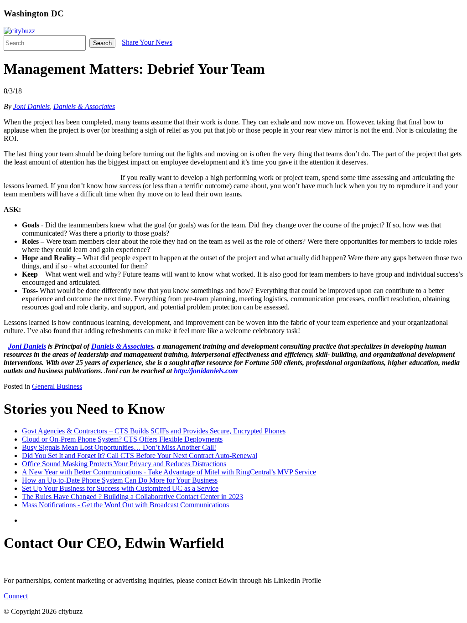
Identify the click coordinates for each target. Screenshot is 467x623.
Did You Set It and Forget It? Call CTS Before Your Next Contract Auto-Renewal (139, 455)
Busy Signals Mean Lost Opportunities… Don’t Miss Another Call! (119, 447)
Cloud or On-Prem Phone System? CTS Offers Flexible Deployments (122, 439)
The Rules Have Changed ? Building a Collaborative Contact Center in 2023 (132, 496)
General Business (57, 386)
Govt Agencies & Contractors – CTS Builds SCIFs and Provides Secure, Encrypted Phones (153, 431)
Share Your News (147, 42)
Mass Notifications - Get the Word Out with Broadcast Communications (125, 505)
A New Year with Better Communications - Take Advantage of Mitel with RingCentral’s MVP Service (169, 472)
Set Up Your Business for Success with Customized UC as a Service (120, 488)
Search (102, 43)
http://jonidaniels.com (206, 371)
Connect (16, 596)
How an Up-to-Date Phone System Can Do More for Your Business (120, 480)
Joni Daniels (31, 106)
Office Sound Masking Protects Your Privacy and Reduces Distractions (124, 464)
